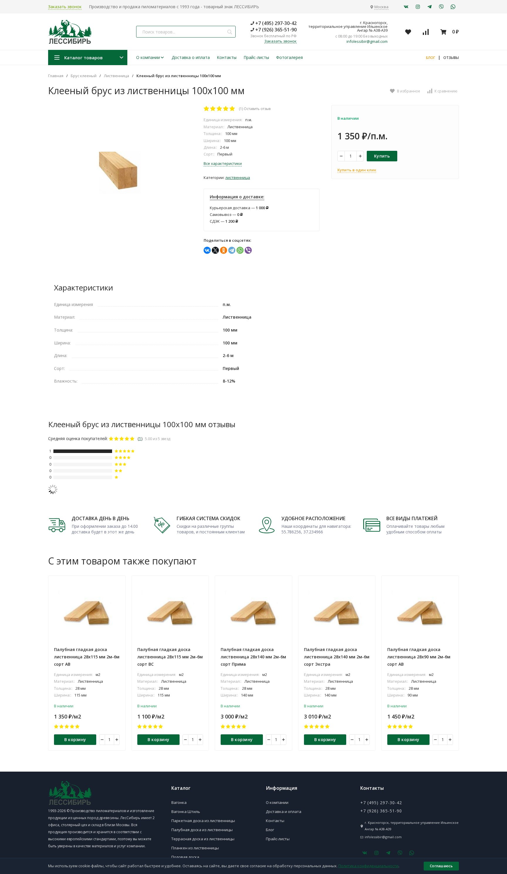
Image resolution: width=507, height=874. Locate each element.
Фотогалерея (289, 57)
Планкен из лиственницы (195, 848)
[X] (215, 250)
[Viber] (248, 250)
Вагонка (179, 802)
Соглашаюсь (441, 865)
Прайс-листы (256, 57)
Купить (382, 156)
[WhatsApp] (240, 250)
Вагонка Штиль (185, 811)
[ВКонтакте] (207, 250)
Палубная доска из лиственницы (202, 829)
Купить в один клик (356, 170)
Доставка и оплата (283, 811)
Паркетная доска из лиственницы (203, 820)
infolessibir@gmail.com (367, 41)
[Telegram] (231, 250)
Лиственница (116, 76)
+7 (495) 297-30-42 (275, 23)
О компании (148, 57)
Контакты (226, 57)
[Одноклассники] (223, 250)
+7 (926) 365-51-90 (275, 29)
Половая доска (185, 857)
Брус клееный (84, 76)
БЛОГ (430, 57)
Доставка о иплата (191, 57)
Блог (270, 829)
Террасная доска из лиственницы (202, 838)
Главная (55, 76)
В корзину (75, 739)
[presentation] (48, 663)
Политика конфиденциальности (368, 865)
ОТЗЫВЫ (451, 57)
